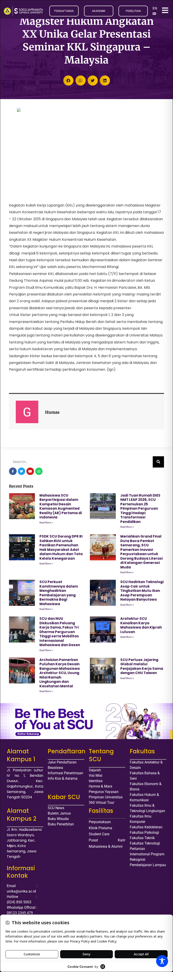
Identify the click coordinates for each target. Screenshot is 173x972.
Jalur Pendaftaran (62, 762)
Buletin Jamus (59, 813)
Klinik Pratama (100, 828)
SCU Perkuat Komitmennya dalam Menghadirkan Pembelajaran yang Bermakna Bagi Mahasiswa (58, 592)
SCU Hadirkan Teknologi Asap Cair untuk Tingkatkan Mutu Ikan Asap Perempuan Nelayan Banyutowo (142, 590)
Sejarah (95, 770)
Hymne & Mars (100, 786)
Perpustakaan (100, 822)
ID (154, 13)
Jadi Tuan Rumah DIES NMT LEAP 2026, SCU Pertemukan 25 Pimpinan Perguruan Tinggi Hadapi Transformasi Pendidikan (140, 508)
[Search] (158, 462)
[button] (68, 80)
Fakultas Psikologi (144, 832)
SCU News (56, 808)
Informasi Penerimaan (65, 773)
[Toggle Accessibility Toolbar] (162, 961)
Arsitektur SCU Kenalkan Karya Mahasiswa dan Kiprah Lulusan (141, 625)
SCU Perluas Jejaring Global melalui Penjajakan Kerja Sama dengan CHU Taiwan (141, 666)
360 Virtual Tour (101, 802)
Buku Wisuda (58, 819)
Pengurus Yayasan (103, 792)
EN (155, 8)
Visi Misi (95, 775)
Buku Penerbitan (61, 824)
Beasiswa (55, 767)
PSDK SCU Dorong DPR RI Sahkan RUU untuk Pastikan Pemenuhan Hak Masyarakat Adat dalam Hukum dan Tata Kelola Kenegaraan (61, 547)
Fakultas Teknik (142, 838)
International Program (147, 854)
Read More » (46, 522)
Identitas (95, 781)
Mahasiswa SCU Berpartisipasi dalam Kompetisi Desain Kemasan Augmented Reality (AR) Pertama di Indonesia (60, 506)
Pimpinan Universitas (106, 797)
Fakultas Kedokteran (146, 827)
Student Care (99, 834)
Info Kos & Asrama (62, 778)
